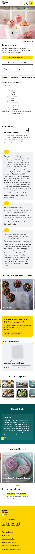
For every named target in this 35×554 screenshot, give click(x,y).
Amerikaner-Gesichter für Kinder (16, 478)
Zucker (13, 94)
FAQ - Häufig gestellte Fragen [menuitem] (10, 545)
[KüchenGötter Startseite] (5, 3)
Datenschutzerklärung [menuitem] (8, 539)
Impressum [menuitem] (5, 535)
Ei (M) (13, 92)
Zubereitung (14, 77)
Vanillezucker (15, 96)
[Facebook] (18, 524)
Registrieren (11, 493)
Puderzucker (14, 109)
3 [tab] (18, 399)
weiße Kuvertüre (16, 106)
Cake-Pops (7, 307)
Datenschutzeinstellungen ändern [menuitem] (12, 549)
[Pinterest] (8, 524)
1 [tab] (16, 399)
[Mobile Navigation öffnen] (31, 3)
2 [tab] (17, 399)
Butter (13, 90)
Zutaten (4, 77)
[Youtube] (13, 524)
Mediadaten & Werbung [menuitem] (9, 542)
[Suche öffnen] (26, 3)
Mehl (12, 100)
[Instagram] (4, 524)
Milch (12, 107)
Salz (12, 98)
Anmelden (22, 493)
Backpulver (14, 102)
